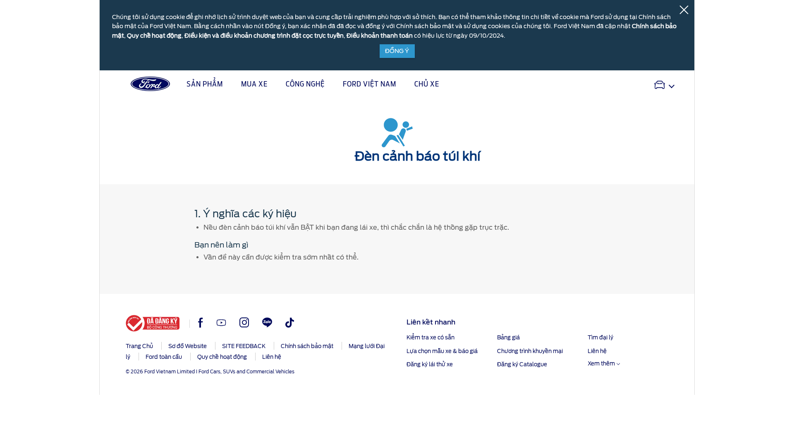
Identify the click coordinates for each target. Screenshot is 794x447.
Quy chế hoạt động (154, 35)
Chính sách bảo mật (307, 346)
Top (702, 407)
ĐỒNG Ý (397, 51)
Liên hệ (271, 357)
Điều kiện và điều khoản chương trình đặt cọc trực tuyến (264, 35)
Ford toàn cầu (164, 357)
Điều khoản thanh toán (380, 35)
